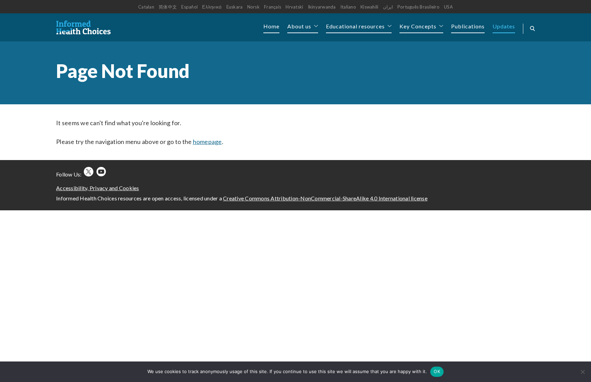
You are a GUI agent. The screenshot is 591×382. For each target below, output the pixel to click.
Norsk (253, 7)
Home (271, 26)
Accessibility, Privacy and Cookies (97, 188)
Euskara (234, 7)
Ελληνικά (212, 7)
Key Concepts (417, 26)
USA (448, 7)
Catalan (146, 7)
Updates (503, 26)
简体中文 (168, 7)
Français (272, 7)
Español (189, 7)
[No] (582, 371)
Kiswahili (369, 7)
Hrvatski (294, 7)
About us (299, 26)
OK (437, 371)
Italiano (348, 7)
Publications (468, 26)
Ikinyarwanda (322, 7)
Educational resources (355, 26)
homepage (207, 141)
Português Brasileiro (418, 7)
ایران (388, 7)
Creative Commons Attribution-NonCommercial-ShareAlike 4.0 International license (325, 198)
